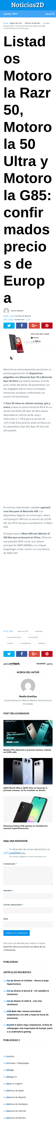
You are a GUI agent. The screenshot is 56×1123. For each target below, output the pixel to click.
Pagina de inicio (16, 23)
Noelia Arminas (17, 311)
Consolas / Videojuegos (18, 1063)
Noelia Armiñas (28, 696)
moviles (10, 643)
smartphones (25, 643)
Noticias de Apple (15, 1090)
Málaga (10, 1070)
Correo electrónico (13, 904)
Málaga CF (12, 1076)
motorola (38, 631)
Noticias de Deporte (16, 1097)
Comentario (10, 863)
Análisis (10, 1056)
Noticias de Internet (16, 1111)
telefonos (42, 643)
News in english (14, 1083)
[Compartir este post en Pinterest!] (47, 326)
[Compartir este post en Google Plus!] (34, 326)
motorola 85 (33, 637)
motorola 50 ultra (14, 637)
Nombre (8, 890)
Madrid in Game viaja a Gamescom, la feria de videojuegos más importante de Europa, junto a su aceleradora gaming (30, 1028)
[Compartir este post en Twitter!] (9, 326)
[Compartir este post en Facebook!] (21, 326)
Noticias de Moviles (32, 23)
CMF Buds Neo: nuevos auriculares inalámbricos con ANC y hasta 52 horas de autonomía (28, 1014)
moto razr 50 (23, 631)
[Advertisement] (28, 471)
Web (5, 918)
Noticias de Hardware (17, 1104)
